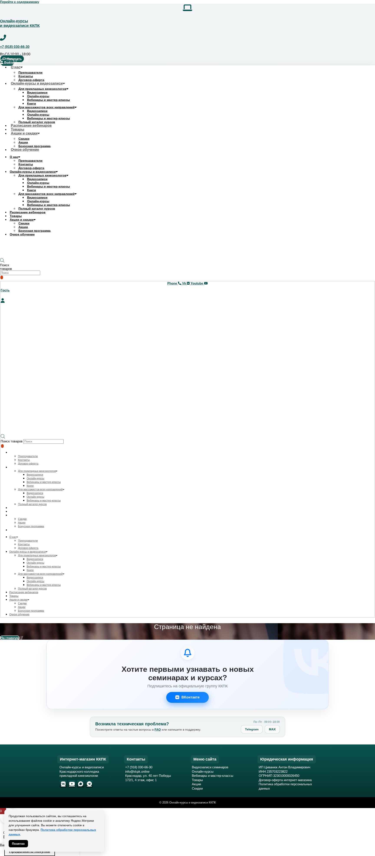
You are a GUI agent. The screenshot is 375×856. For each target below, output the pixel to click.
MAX (272, 729)
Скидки (24, 138)
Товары (16, 216)
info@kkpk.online (137, 771)
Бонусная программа (34, 230)
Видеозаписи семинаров (210, 767)
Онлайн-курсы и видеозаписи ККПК (20, 23)
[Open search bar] (2, 261)
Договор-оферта (31, 168)
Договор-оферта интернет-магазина (285, 780)
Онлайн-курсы (38, 96)
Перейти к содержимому (19, 2)
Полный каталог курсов (36, 208)
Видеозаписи (37, 92)
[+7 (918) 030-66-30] (3, 38)
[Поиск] (1, 277)
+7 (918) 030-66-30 (15, 47)
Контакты (25, 76)
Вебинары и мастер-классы (48, 100)
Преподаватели (30, 72)
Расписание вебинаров (31, 125)
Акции (23, 142)
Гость (5, 290)
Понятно (18, 843)
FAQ (158, 729)
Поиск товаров (6, 267)
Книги (31, 103)
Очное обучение (25, 149)
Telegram (251, 729)
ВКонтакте (190, 697)
